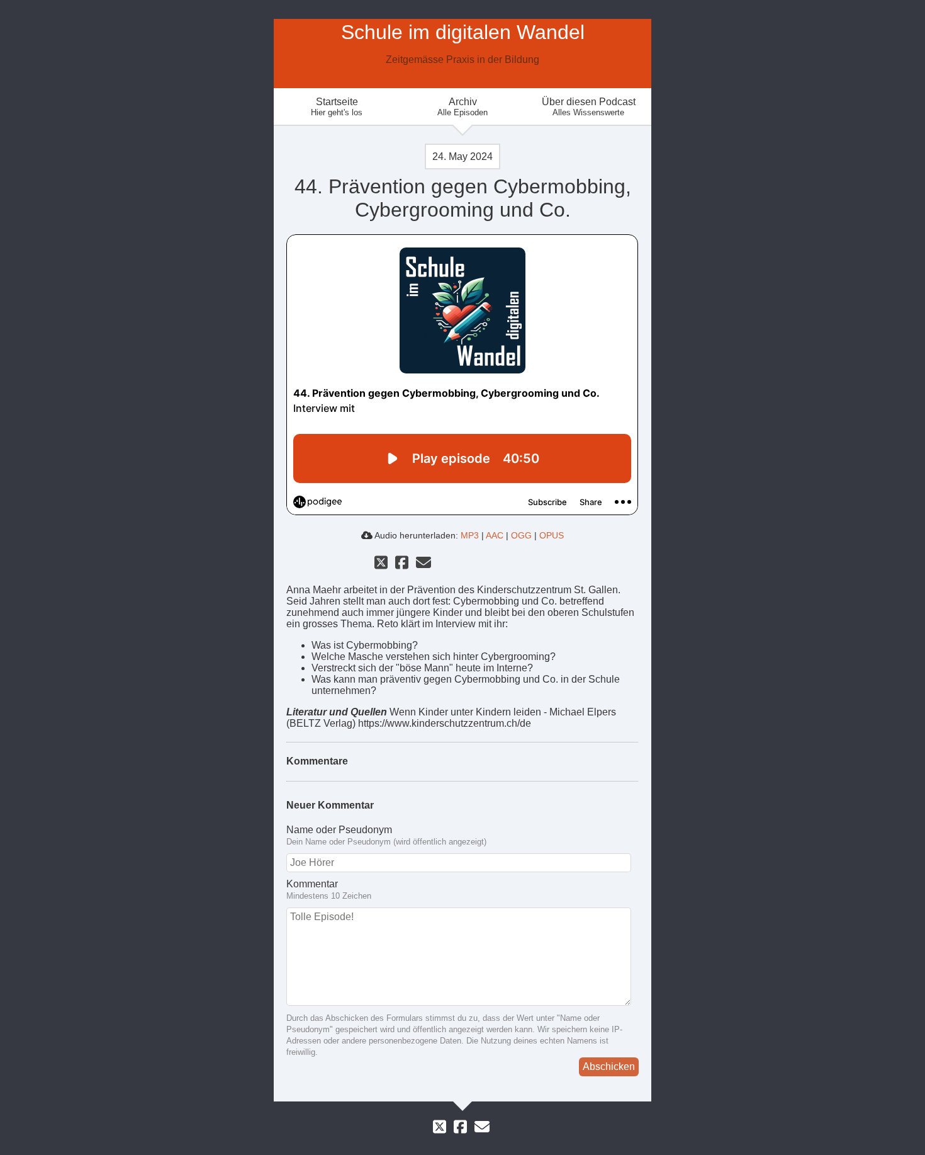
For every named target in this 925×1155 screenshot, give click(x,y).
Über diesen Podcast (589, 106)
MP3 (470, 535)
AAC (494, 535)
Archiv (462, 106)
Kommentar (312, 884)
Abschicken (609, 1066)
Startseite (336, 106)
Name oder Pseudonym (339, 829)
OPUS (551, 535)
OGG (521, 535)
